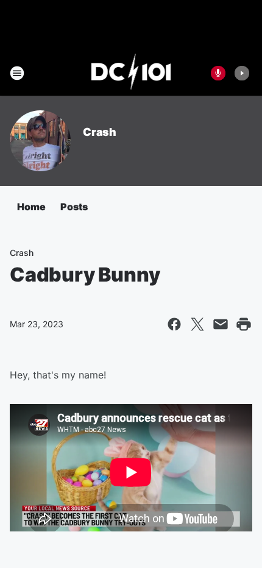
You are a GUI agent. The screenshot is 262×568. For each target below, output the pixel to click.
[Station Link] (131, 73)
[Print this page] (243, 324)
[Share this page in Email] (220, 324)
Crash (99, 132)
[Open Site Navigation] (17, 73)
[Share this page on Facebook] (174, 324)
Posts (74, 207)
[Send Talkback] (218, 73)
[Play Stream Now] (242, 73)
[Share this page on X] (197, 324)
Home (31, 207)
